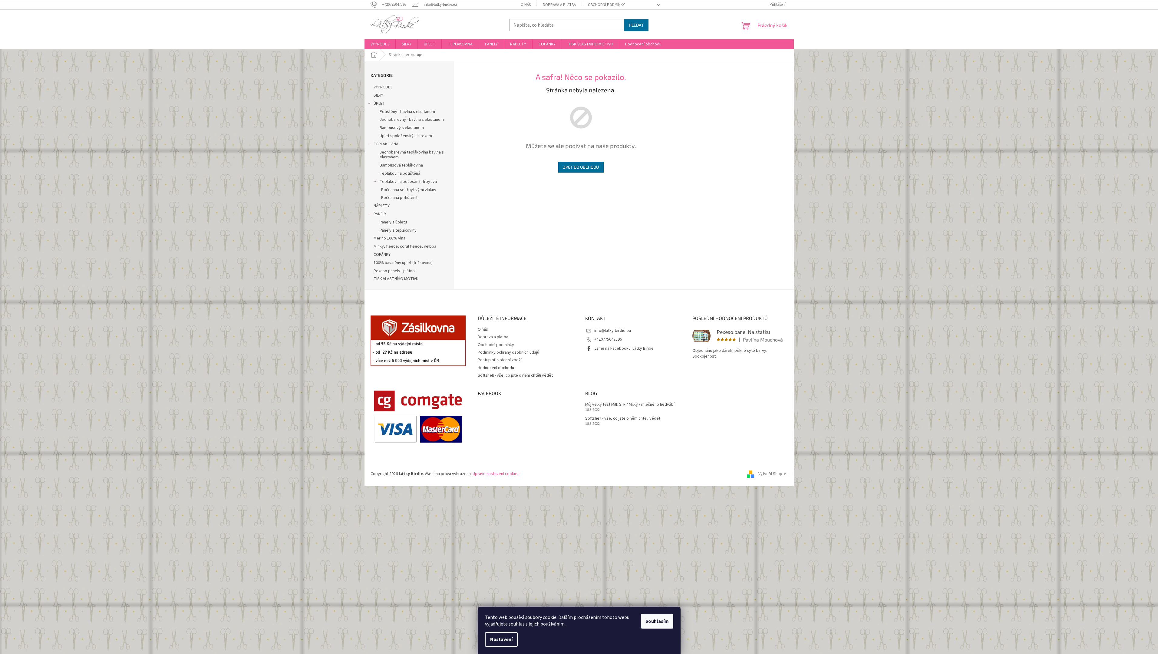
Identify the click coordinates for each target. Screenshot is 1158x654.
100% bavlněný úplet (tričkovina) (403, 263)
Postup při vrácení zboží (500, 360)
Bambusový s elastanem (402, 128)
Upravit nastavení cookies (496, 474)
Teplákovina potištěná (400, 173)
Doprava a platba (559, 5)
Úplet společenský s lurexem (406, 136)
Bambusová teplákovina (401, 165)
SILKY (378, 95)
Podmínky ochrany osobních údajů (508, 352)
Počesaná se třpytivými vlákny (408, 190)
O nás (526, 5)
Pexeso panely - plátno (394, 271)
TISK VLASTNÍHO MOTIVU (396, 279)
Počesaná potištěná (399, 198)
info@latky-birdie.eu (612, 331)
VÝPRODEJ (383, 87)
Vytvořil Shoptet (773, 474)
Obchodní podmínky (606, 5)
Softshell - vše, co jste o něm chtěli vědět (515, 375)
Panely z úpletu (393, 222)
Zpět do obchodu (581, 167)
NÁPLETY (382, 206)
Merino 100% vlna (389, 238)
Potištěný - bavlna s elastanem (407, 112)
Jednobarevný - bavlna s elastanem (412, 120)
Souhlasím (657, 621)
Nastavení (501, 639)
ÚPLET (379, 104)
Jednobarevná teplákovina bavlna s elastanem (412, 154)
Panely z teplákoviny (398, 230)
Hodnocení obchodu (496, 368)
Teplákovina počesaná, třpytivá (408, 182)
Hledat (636, 25)
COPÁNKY (382, 255)
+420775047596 (608, 339)
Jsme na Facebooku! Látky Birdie (624, 348)
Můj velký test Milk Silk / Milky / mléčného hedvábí (630, 405)
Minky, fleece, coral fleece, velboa (405, 246)
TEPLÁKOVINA (386, 144)
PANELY (380, 214)
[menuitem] (380, 44)
